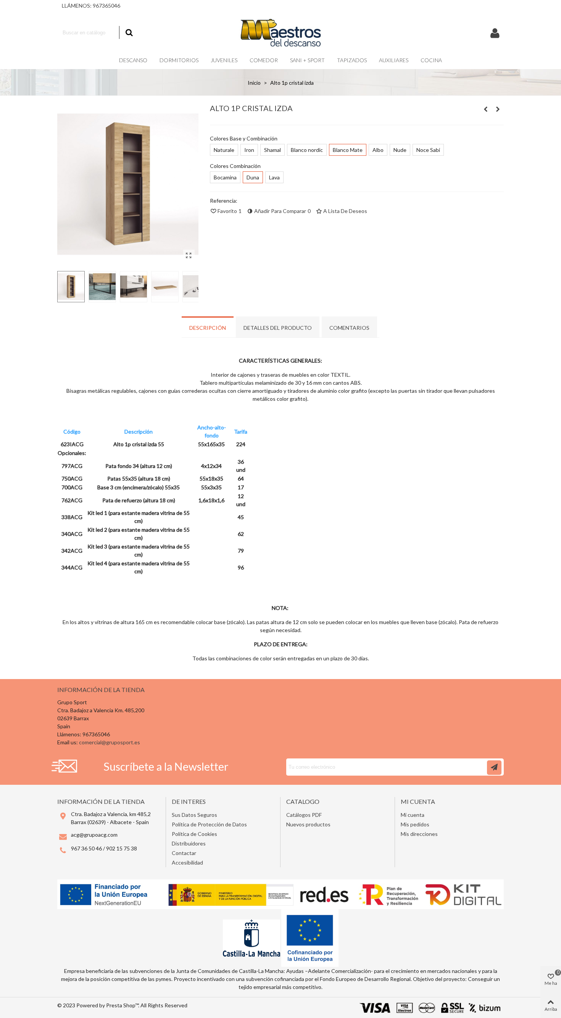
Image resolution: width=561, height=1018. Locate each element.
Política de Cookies (194, 834)
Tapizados (352, 60)
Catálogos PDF (304, 814)
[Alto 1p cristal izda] (189, 255)
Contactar (184, 853)
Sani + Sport (307, 60)
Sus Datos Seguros (194, 814)
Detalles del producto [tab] (277, 327)
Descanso (133, 60)
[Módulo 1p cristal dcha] (486, 109)
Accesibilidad (187, 862)
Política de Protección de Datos (209, 824)
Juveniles (224, 60)
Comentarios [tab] (349, 327)
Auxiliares (393, 60)
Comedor (264, 60)
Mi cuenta (412, 814)
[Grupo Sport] (280, 32)
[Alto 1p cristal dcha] (498, 109)
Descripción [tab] (207, 327)
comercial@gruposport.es (109, 742)
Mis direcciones (419, 834)
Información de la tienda (101, 689)
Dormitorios (179, 60)
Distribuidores (189, 843)
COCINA (431, 60)
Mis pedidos (415, 824)
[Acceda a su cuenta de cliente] (495, 32)
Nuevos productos (308, 824)
